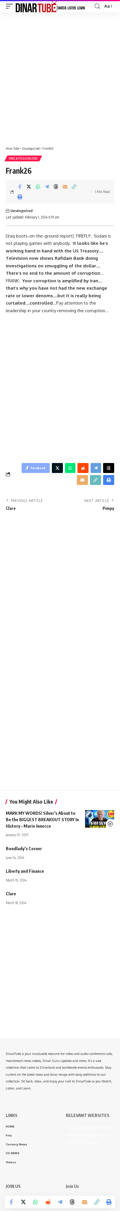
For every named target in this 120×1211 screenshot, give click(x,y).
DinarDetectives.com (87, 1134)
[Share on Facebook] (20, 186)
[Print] (20, 196)
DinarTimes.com (82, 1142)
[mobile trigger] (11, 6)
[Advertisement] (60, 77)
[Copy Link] (74, 186)
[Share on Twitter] (29, 186)
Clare (11, 893)
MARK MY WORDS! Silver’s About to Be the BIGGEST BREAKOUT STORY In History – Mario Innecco (42, 819)
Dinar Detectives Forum (90, 1127)
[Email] (65, 186)
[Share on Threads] (56, 186)
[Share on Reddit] (48, 1202)
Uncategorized (23, 158)
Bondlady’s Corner (24, 848)
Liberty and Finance (25, 871)
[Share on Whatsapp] (38, 186)
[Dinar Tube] (51, 6)
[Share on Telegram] (47, 186)
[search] (97, 6)
